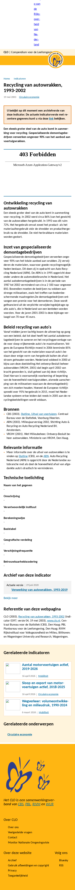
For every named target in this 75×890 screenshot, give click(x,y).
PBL (28, 804)
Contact (12, 837)
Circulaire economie (29, 97)
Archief (12, 860)
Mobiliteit (43, 676)
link (51, 118)
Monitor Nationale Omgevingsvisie (28, 842)
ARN (46, 456)
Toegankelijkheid (18, 875)
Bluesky (63, 860)
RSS (61, 865)
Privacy (12, 870)
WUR (50, 804)
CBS (20, 804)
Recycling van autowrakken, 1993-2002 (41, 616)
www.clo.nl (53, 620)
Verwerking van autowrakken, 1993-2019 (39, 590)
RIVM (36, 804)
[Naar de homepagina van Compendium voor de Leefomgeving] (37, 24)
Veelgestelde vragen (20, 832)
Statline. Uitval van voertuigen (39, 414)
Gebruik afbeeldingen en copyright (28, 865)
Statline (23, 456)
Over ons (13, 827)
